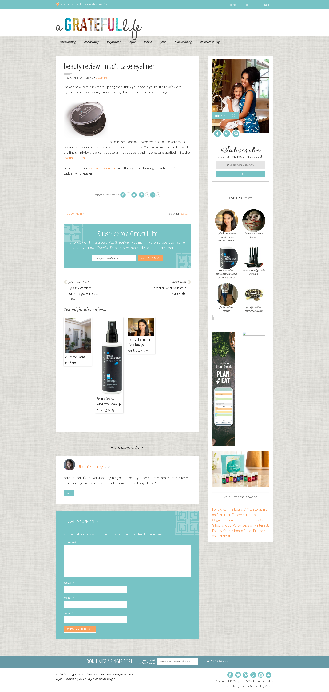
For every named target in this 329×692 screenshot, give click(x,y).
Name (69, 583)
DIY (90, 679)
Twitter (238, 675)
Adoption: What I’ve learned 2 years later (170, 290)
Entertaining (65, 674)
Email (69, 598)
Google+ (253, 675)
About (247, 4)
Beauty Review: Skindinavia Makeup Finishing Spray (108, 404)
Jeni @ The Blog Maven (258, 686)
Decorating (85, 674)
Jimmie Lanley (90, 466)
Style (59, 679)
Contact (264, 4)
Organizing (104, 674)
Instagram (261, 675)
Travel (70, 679)
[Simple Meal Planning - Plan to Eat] (223, 444)
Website (69, 613)
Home (232, 4)
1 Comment (102, 77)
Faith (81, 679)
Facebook (217, 133)
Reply (68, 493)
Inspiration (123, 674)
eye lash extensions (103, 168)
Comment (70, 542)
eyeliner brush (74, 158)
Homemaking (104, 679)
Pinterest (226, 133)
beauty (184, 213)
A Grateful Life (99, 29)
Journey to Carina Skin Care (75, 359)
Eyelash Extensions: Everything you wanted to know (83, 293)
